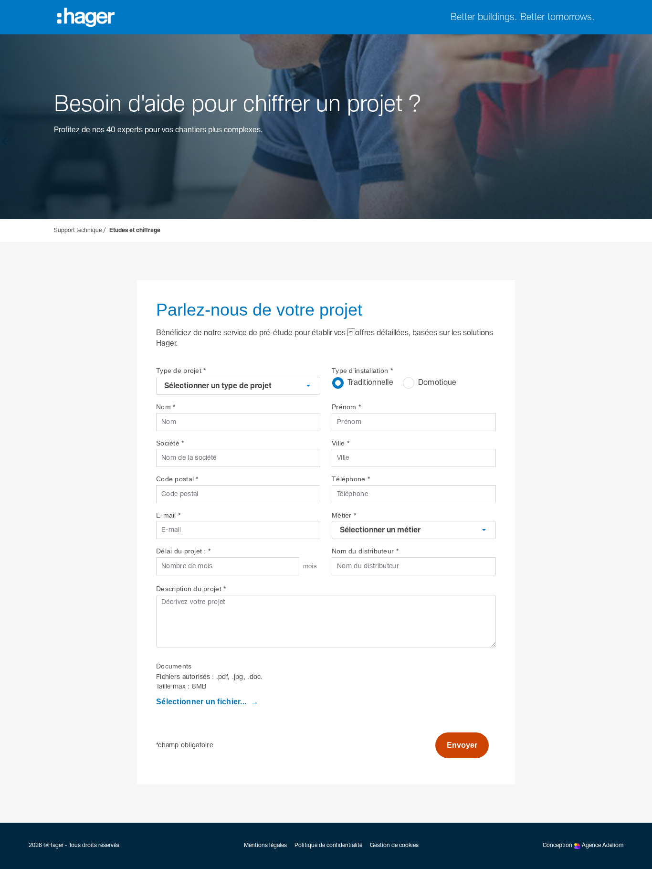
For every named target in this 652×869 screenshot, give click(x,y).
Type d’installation (362, 370)
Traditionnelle (370, 383)
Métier (344, 515)
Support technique (78, 230)
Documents (174, 666)
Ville (340, 443)
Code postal (177, 479)
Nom (165, 407)
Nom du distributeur (365, 551)
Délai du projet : (183, 551)
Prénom (346, 407)
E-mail (168, 515)
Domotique (437, 383)
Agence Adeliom (602, 845)
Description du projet (191, 589)
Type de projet (181, 370)
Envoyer (462, 745)
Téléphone (351, 479)
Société (170, 443)
